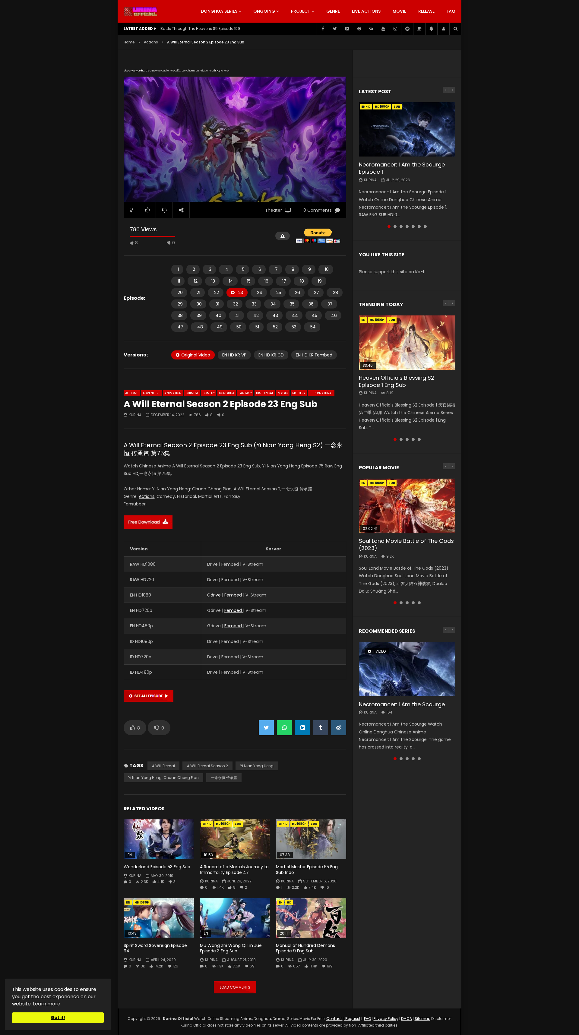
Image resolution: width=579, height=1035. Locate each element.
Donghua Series (219, 11)
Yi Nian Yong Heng (257, 765)
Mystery (298, 393)
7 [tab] (425, 226)
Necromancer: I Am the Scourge (402, 704)
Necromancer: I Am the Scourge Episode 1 (402, 168)
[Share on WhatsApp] (284, 727)
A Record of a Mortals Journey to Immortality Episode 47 (234, 869)
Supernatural (321, 393)
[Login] (443, 29)
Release (426, 11)
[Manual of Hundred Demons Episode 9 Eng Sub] (311, 918)
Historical (265, 393)
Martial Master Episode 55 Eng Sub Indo (307, 869)
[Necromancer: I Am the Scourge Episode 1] (407, 129)
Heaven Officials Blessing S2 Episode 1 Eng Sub (396, 381)
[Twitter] (335, 29)
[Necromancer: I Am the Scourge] (407, 669)
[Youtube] (383, 29)
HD (289, 902)
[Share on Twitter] (266, 727)
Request (352, 1018)
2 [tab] (395, 226)
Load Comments (235, 987)
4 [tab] (407, 226)
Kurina (135, 414)
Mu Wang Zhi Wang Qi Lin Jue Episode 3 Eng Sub (231, 948)
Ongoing (264, 11)
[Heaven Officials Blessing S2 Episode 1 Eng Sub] (407, 342)
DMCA (406, 1018)
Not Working (137, 70)
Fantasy (245, 393)
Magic (283, 393)
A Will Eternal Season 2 (207, 765)
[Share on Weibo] (338, 727)
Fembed (233, 595)
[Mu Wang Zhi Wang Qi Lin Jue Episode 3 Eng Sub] (235, 918)
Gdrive (214, 595)
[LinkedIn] (347, 29)
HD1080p (223, 823)
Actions (151, 42)
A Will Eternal (163, 765)
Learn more (46, 1003)
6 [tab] (419, 226)
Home (129, 42)
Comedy (209, 393)
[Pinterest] (359, 29)
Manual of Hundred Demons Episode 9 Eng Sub (305, 948)
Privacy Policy (386, 1018)
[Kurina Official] (141, 11)
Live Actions (366, 11)
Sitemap (422, 1018)
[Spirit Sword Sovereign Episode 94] (159, 918)
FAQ (451, 11)
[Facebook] (323, 29)
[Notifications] (431, 29)
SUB (238, 823)
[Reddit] (407, 29)
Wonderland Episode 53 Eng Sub (157, 867)
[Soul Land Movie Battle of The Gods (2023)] (407, 506)
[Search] (455, 29)
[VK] (371, 29)
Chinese (192, 393)
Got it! (58, 1017)
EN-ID (207, 823)
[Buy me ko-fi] (419, 29)
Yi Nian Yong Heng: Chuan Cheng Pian (163, 777)
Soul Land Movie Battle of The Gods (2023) (406, 544)
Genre (333, 11)
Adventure (151, 393)
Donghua (226, 393)
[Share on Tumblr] (320, 727)
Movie (399, 11)
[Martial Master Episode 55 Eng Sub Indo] (311, 839)
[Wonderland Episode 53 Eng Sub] (159, 839)
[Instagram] (395, 29)
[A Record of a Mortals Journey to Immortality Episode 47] (235, 839)
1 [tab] (389, 226)
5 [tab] (413, 226)
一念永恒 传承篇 (224, 777)
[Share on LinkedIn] (302, 727)
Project (300, 11)
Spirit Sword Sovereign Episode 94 (155, 948)
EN (128, 902)
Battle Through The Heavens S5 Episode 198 (200, 28)
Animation (173, 393)
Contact (334, 1018)
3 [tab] (401, 226)
